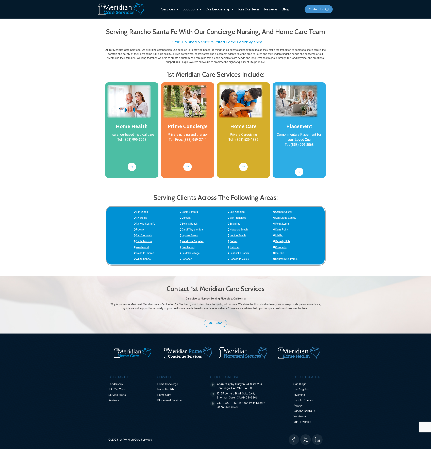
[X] (305, 439)
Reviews (271, 9)
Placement (299, 126)
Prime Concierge (188, 126)
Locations (190, 9)
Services (168, 9)
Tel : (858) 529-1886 (243, 140)
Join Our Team (249, 9)
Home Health (132, 126)
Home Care (243, 126)
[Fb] (294, 439)
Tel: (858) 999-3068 (131, 140)
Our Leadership (218, 9)
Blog (285, 9)
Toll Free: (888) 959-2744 (187, 140)
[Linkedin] (317, 439)
